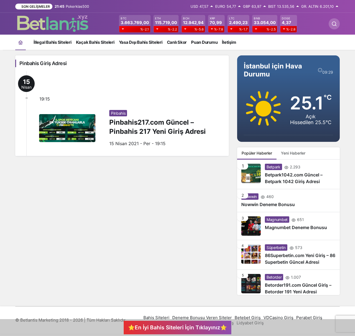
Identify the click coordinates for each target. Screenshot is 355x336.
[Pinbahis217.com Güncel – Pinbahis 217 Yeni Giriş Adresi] (122, 113)
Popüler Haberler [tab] (257, 153)
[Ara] (334, 23)
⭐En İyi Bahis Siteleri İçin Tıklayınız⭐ (177, 327)
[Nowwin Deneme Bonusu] (288, 200)
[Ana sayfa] (20, 42)
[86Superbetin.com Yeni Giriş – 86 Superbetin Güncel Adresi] (288, 255)
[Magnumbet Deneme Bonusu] (288, 226)
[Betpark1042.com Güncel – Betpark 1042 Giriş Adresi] (288, 174)
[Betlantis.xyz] (52, 23)
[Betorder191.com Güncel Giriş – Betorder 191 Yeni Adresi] (288, 282)
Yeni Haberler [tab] (293, 153)
